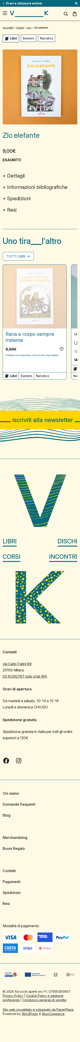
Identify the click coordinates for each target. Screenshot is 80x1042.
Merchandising (15, 837)
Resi (12, 210)
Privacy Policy (13, 996)
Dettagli (16, 176)
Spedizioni (19, 198)
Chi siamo (11, 793)
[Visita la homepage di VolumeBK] (29, 14)
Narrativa (46, 38)
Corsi (11, 556)
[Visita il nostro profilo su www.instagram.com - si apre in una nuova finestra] (18, 760)
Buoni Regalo (14, 848)
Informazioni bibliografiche (37, 187)
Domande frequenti (19, 804)
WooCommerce (53, 1014)
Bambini (28, 38)
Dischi (67, 541)
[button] (61, 349)
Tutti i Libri (16, 256)
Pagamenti (11, 881)
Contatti (9, 871)
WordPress (30, 1014)
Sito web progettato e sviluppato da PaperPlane (38, 1009)
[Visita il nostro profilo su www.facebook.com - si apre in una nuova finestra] (6, 760)
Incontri (63, 556)
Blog (6, 815)
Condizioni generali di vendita (44, 1000)
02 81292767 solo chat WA (25, 676)
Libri (10, 541)
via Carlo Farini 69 (17, 664)
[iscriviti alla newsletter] (40, 420)
